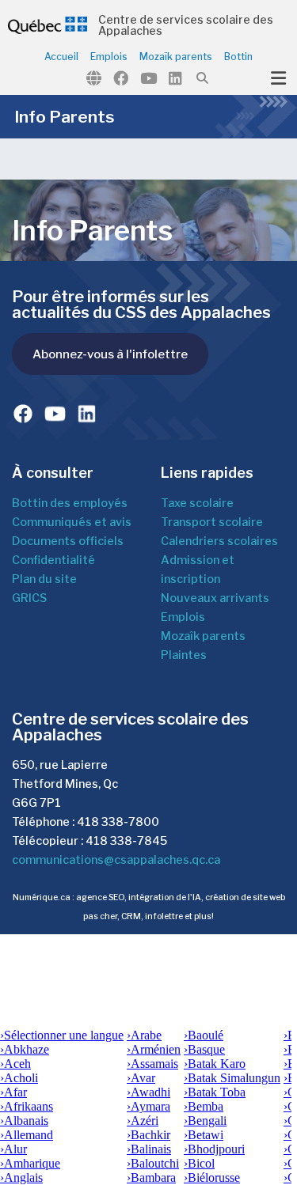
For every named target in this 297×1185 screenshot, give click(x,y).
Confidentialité (53, 560)
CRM (131, 916)
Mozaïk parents (175, 56)
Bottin (238, 56)
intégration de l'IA (164, 897)
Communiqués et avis (71, 522)
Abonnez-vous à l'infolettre (110, 354)
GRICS (29, 598)
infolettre (164, 916)
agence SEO (100, 897)
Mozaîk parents (203, 636)
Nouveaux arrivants (215, 598)
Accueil (61, 56)
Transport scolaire (212, 522)
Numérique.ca (41, 897)
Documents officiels (68, 541)
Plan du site (44, 579)
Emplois (109, 56)
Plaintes (184, 655)
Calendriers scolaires (219, 541)
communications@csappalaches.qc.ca (116, 860)
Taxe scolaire (197, 503)
